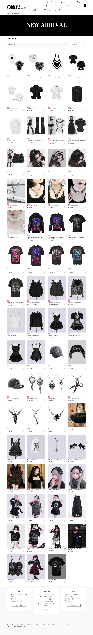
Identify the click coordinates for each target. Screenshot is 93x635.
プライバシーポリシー (20, 624)
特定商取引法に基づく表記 (43, 624)
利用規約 (53, 624)
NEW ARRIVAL (12, 39)
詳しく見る (19, 605)
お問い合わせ (10, 624)
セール (50, 10)
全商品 (34, 10)
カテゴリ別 (57, 10)
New (40, 10)
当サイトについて (31, 624)
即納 (45, 10)
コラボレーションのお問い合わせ (65, 624)
